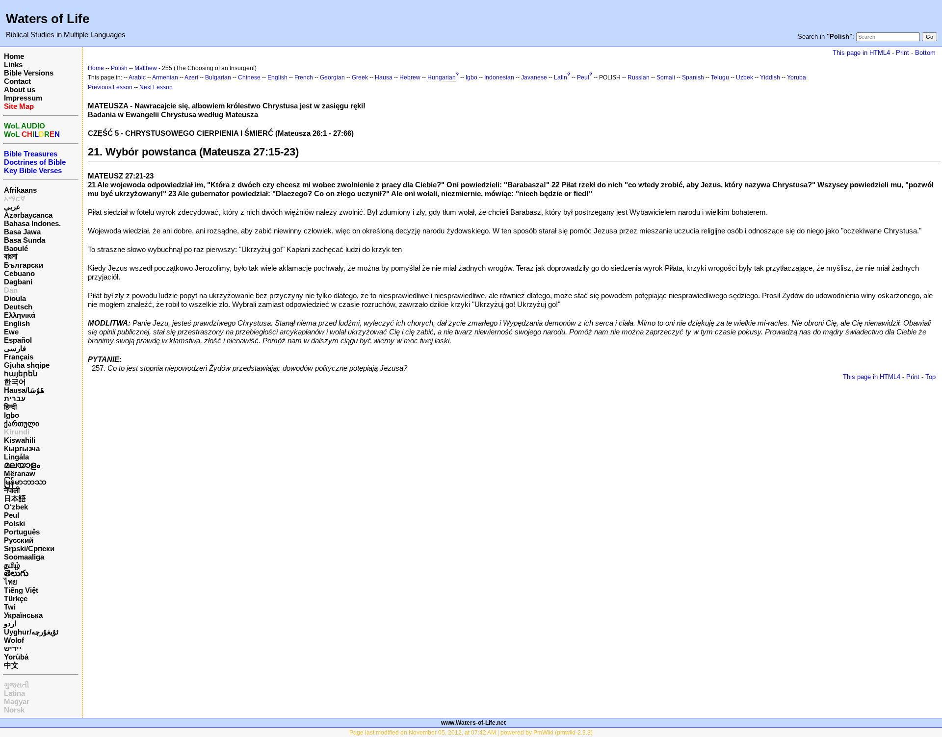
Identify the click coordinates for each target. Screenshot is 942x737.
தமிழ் (12, 565)
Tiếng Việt (21, 590)
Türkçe (15, 598)
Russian (639, 77)
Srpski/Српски (29, 548)
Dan (11, 290)
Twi (10, 607)
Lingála (16, 457)
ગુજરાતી (16, 685)
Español (18, 340)
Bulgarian (218, 77)
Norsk (14, 710)
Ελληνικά (19, 315)
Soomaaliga (24, 557)
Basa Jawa (22, 232)
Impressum (23, 98)
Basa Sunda (24, 240)
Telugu (720, 77)
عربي (12, 207)
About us (19, 89)
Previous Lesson (110, 87)
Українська (23, 615)
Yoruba (796, 77)
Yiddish (770, 77)
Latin (560, 77)
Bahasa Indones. (32, 223)
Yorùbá (16, 657)
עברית (15, 398)
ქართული (21, 423)
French (303, 77)
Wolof (14, 640)
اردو (10, 623)
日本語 (15, 498)
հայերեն (21, 373)
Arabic (137, 77)
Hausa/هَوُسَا (24, 390)
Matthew (145, 68)
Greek (360, 77)
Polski (14, 523)
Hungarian (441, 77)
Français (18, 357)
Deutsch (18, 307)
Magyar (16, 701)
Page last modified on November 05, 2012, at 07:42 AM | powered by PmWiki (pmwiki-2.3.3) (471, 732)
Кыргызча (22, 448)
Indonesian (499, 77)
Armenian (165, 77)
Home (14, 56)
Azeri (191, 77)
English (17, 323)
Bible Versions (28, 73)
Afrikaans (20, 190)
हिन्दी (10, 407)
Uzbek (744, 77)
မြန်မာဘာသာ (25, 482)
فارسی (15, 348)
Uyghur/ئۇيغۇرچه (31, 632)
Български (23, 265)
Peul (11, 515)
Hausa (383, 77)
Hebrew (409, 77)
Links (13, 64)
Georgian (332, 77)
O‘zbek (16, 507)
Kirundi (16, 432)
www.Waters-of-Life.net (473, 722)
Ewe (11, 332)
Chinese (249, 77)
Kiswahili (19, 440)
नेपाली (12, 490)
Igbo (11, 415)
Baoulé (16, 248)
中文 (11, 665)
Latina (14, 693)
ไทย (10, 582)
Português (22, 532)
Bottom (925, 52)
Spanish (693, 77)
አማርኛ (15, 198)
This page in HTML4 (861, 52)
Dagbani (18, 282)
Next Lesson (156, 87)
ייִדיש (13, 648)
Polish (119, 68)
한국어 (15, 382)
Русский (18, 540)
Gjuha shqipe (27, 365)
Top (930, 377)
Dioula (15, 298)
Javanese (534, 77)
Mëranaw (19, 473)
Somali (665, 77)
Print (902, 52)
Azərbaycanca (28, 215)
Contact (17, 81)
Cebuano (19, 273)
